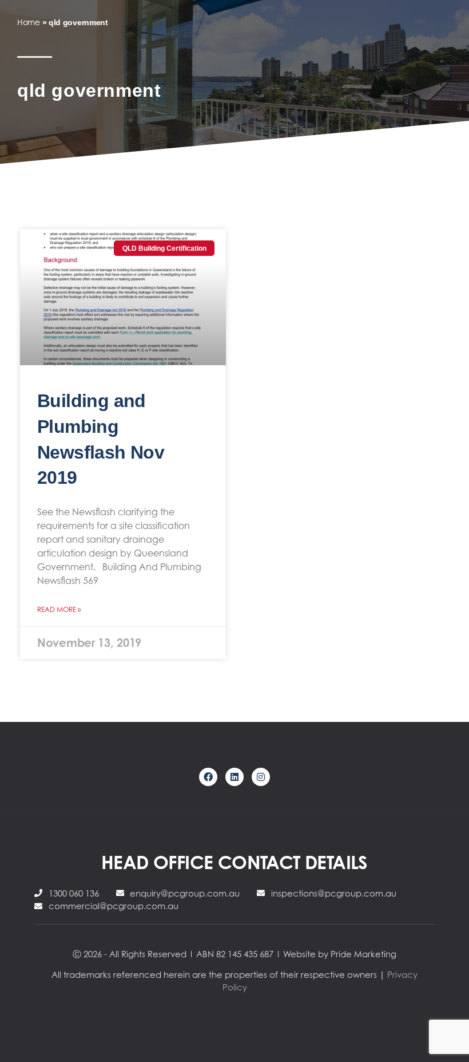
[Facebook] (208, 777)
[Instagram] (261, 777)
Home (28, 22)
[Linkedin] (234, 777)
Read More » (59, 609)
